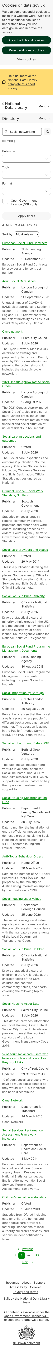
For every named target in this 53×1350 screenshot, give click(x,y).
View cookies (26, 59)
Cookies (36, 1287)
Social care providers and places (25, 549)
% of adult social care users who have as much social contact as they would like (25, 1058)
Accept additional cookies (27, 40)
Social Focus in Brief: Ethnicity (23, 596)
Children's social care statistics (24, 1197)
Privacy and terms (25, 1292)
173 (36, 1255)
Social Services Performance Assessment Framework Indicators (22, 1134)
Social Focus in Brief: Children (23, 949)
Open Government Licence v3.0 (26, 1316)
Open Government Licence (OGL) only (24, 202)
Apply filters (26, 216)
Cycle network (12, 331)
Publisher (8, 151)
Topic (6, 167)
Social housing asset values (21, 898)
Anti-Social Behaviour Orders (22, 856)
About (26, 1282)
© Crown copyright (26, 1343)
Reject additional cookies (26, 50)
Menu (42, 106)
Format (7, 183)
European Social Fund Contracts (24, 243)
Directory (10, 118)
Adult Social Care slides (19, 281)
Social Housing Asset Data (20, 1003)
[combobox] (26, 159)
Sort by (7, 234)
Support (39, 1282)
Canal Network (12, 1100)
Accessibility (18, 1287)
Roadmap (12, 1282)
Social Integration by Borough (23, 693)
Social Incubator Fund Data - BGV (25, 743)
